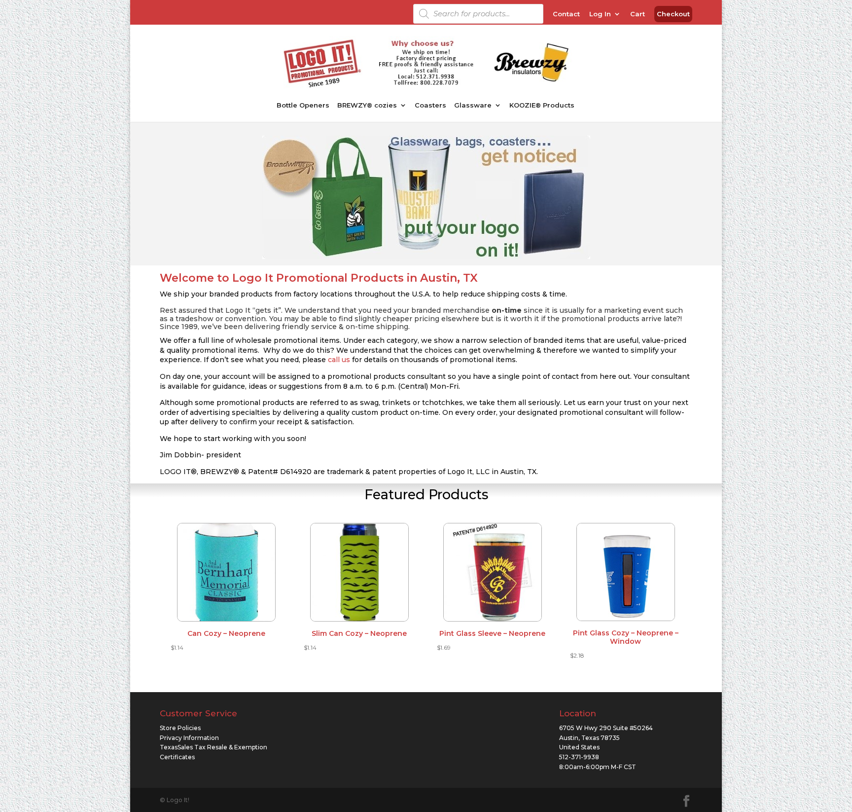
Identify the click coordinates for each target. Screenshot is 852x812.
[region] (426, 197)
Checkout (673, 14)
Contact (566, 14)
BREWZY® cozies (367, 105)
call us (339, 359)
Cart (637, 14)
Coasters (430, 105)
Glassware (473, 105)
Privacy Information (189, 737)
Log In (600, 14)
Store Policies (180, 728)
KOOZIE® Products (541, 105)
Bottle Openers (303, 105)
